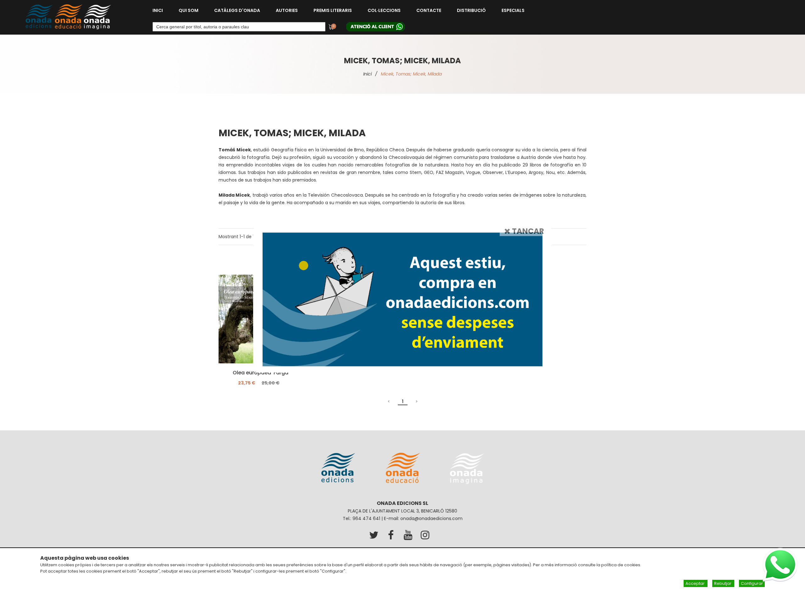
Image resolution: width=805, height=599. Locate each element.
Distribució (471, 10)
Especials (513, 10)
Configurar (752, 583)
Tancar (527, 231)
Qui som (188, 10)
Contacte (428, 10)
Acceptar (696, 583)
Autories (287, 10)
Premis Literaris (333, 10)
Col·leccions (384, 10)
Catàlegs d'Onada (237, 10)
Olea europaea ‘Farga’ (261, 373)
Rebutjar (723, 583)
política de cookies (620, 565)
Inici (158, 10)
